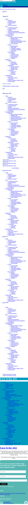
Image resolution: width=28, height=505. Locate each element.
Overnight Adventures (15, 39)
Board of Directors (12, 21)
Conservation (8, 75)
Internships (13, 74)
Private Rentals (14, 57)
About (6, 19)
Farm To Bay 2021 (8, 448)
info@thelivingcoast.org (8, 503)
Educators (5, 4)
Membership (5, 5)
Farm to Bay (13, 50)
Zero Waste (10, 76)
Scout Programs (14, 43)
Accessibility (11, 33)
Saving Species (11, 81)
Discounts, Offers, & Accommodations (16, 32)
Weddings (13, 58)
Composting (10, 79)
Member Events (14, 69)
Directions (10, 493)
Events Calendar (14, 46)
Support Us (7, 59)
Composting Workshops (16, 49)
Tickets (6, 493)
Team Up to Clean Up (13, 77)
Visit (6, 26)
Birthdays (13, 53)
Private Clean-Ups (15, 55)
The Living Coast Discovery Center (7, 9)
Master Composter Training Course (18, 41)
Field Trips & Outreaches (16, 42)
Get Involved (11, 70)
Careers (9, 24)
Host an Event (11, 52)
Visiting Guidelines (21, 493)
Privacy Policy (7, 494)
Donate (4, 6)
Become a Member (15, 66)
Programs (10, 36)
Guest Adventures (12, 28)
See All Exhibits (15, 168)
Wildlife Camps (14, 38)
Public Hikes (13, 47)
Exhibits (10, 30)
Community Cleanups (15, 48)
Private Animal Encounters (16, 37)
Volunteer (13, 72)
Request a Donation (12, 25)
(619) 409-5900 (7, 502)
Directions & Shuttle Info (13, 31)
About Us (5, 11)
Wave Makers (14, 63)
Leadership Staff (11, 22)
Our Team (15, 493)
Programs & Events (9, 35)
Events (9, 44)
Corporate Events (14, 54)
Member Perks (14, 68)
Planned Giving (14, 64)
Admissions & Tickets (13, 27)
